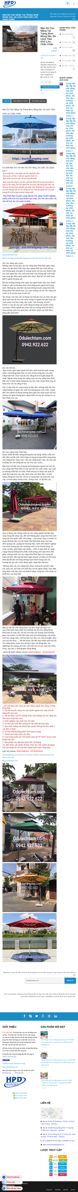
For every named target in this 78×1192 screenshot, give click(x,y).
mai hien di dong (7, 1063)
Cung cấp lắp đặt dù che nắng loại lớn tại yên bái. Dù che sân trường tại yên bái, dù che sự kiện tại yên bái (71, 168)
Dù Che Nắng (66, 60)
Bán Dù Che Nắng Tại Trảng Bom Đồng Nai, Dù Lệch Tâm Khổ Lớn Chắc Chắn (26, 258)
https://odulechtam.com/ (10, 255)
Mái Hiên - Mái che (68, 66)
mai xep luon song (19, 1063)
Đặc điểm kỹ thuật (20, 101)
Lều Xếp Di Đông (67, 34)
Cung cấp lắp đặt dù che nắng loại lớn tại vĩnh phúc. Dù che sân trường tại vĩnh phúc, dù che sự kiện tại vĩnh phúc (71, 98)
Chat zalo (11, 1182)
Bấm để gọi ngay (14, 1188)
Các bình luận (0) (38, 101)
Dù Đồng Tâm (66, 55)
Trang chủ (49, 1189)
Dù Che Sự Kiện (67, 47)
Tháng (55, 1167)
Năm (55, 1171)
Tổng (55, 1174)
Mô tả (6, 101)
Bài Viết (65, 1189)
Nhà (51, 14)
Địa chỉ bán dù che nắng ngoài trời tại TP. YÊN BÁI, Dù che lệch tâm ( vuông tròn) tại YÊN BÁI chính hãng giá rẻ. (58, 1042)
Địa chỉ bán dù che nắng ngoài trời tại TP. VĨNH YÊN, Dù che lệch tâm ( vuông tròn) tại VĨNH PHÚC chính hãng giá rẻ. (58, 1062)
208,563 (62, 1167)
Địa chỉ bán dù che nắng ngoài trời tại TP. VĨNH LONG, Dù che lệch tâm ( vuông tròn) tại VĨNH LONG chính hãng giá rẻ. (57, 1083)
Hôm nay (55, 1160)
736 (63, 1160)
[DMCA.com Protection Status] (8, 1186)
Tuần (55, 1164)
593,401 (62, 1174)
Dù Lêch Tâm (66, 42)
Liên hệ (73, 1189)
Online (55, 1156)
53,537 (62, 1164)
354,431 (62, 1171)
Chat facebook (13, 1177)
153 (62, 1156)
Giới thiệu (57, 1189)
